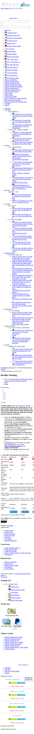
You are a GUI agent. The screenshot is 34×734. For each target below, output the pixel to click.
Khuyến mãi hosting (11, 540)
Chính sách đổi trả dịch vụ (12, 548)
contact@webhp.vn (13, 18)
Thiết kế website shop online (13, 85)
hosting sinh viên (10, 535)
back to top (4, 577)
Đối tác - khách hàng (11, 80)
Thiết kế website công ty (12, 81)
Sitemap (7, 673)
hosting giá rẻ (9, 532)
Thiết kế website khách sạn (13, 90)
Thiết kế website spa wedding (13, 86)
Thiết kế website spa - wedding (14, 642)
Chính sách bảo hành (11, 549)
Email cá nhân (9, 95)
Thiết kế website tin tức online (14, 637)
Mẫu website (8, 93)
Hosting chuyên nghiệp (11, 565)
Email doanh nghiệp (11, 96)
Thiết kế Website (10, 253)
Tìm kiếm (7, 103)
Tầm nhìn (7, 669)
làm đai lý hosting (10, 534)
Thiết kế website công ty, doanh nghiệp (16, 647)
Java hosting (8, 567)
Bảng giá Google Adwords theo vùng (16, 102)
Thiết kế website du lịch (12, 88)
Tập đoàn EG (9, 554)
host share (7, 537)
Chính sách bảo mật (10, 551)
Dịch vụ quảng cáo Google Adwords (16, 98)
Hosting (10, 525)
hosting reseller (9, 530)
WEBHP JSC (5, 368)
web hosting (8, 539)
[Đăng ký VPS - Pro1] (13, 512)
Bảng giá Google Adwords (13, 100)
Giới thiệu (7, 668)
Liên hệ (7, 105)
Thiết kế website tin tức (12, 91)
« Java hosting (18, 573)
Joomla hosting (9, 569)
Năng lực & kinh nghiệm (12, 671)
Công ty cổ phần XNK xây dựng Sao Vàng (18, 553)
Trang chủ (8, 30)
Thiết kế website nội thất (12, 83)
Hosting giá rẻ (9, 563)
